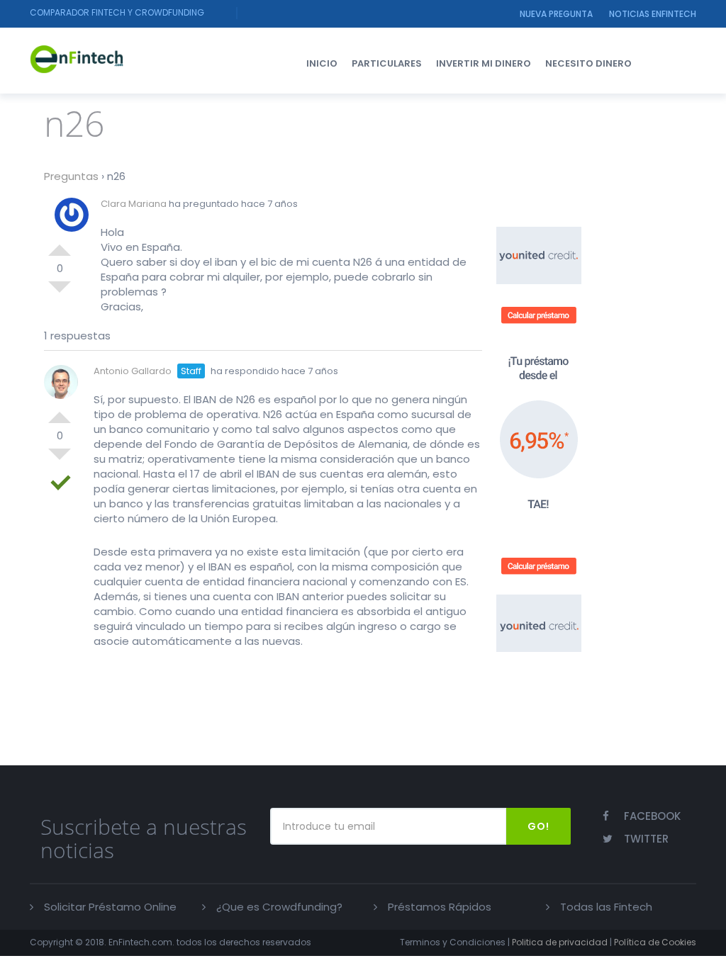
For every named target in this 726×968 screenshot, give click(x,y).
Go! (538, 826)
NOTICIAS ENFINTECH (652, 14)
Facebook (652, 816)
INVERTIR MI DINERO (483, 63)
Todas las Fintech (606, 906)
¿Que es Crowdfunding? (279, 906)
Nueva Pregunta (556, 14)
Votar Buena (59, 244)
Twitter (646, 838)
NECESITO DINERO (588, 63)
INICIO (321, 63)
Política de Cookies (655, 942)
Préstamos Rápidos (439, 906)
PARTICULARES (387, 63)
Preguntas (71, 176)
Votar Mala (59, 292)
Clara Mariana (134, 203)
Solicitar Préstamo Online (110, 906)
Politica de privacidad (560, 942)
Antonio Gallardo (133, 371)
